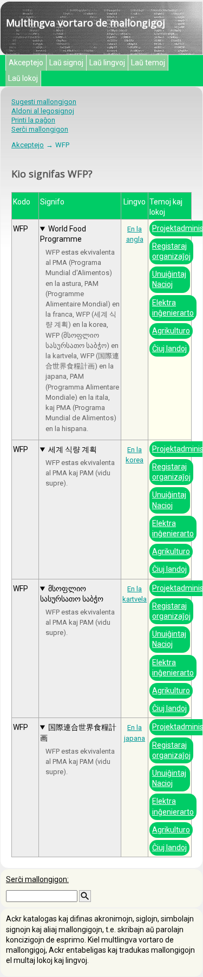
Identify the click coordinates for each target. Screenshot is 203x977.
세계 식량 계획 (72, 449)
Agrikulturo (171, 330)
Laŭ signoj (66, 62)
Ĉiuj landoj (169, 348)
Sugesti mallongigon (43, 102)
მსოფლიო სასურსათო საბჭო (71, 593)
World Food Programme (63, 233)
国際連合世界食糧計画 (78, 732)
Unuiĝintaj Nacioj (169, 279)
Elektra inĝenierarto (173, 307)
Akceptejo (26, 62)
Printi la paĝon (33, 120)
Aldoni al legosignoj (42, 111)
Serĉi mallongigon (39, 129)
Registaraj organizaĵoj (171, 251)
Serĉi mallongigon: (37, 879)
